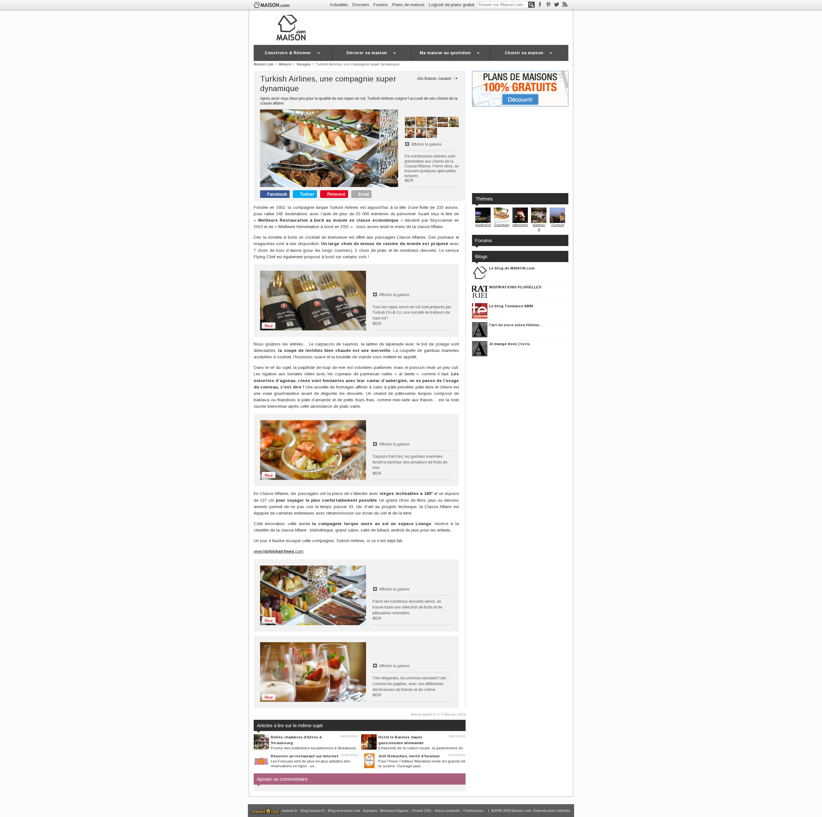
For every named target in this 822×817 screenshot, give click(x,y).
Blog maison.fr (313, 811)
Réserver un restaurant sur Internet (304, 756)
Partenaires (473, 811)
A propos (370, 811)
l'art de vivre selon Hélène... (515, 325)
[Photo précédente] (294, 148)
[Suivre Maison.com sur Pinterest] (548, 4)
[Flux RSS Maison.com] (565, 4)
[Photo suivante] (363, 148)
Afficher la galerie (426, 144)
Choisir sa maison (524, 52)
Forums (380, 4)
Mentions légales (394, 811)
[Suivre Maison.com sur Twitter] (556, 4)
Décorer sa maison (366, 52)
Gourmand (503, 225)
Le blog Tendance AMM (511, 306)
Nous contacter (447, 811)
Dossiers (360, 4)
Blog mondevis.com (344, 811)
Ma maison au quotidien (445, 52)
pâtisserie (520, 225)
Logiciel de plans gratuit (451, 4)
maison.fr (289, 811)
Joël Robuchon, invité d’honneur (409, 756)
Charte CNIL (422, 811)
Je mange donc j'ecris (509, 344)
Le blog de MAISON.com (512, 268)
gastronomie (485, 225)
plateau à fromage (539, 229)
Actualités (339, 4)
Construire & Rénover (288, 52)
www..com (278, 551)
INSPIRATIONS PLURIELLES (515, 287)
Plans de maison (408, 4)
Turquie (557, 225)
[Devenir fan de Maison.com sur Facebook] (540, 4)
